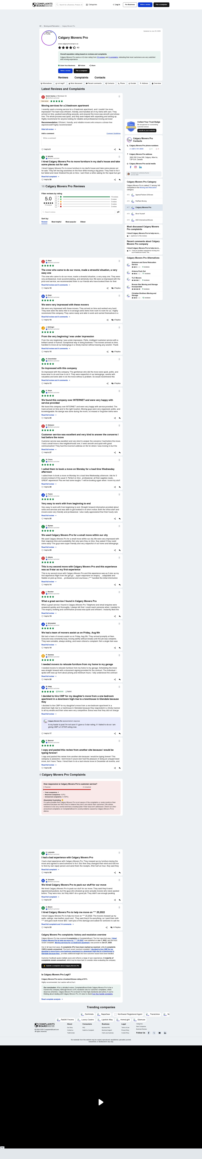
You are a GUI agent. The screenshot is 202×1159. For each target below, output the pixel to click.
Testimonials (71, 1033)
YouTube (159, 1033)
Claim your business (108, 1033)
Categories (93, 4)
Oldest (82, 222)
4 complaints (113, 57)
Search (57, 4)
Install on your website (147, 130)
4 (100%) (56, 797)
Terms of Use (125, 1027)
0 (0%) (55, 794)
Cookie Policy (125, 1033)
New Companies (141, 1026)
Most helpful (56, 222)
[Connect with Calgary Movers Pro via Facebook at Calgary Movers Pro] (130, 167)
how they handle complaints (102, 994)
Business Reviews (141, 1029)
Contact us (70, 1030)
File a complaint (81, 71)
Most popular (71, 222)
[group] (46, 83)
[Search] (69, 5)
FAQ (83, 1027)
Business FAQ (106, 1027)
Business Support (107, 1030)
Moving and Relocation (148, 187)
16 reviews (101, 57)
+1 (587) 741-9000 (136, 149)
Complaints (81, 78)
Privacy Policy (125, 1030)
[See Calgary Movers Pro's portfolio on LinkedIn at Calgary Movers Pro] (140, 167)
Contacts (100, 78)
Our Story (70, 1027)
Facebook (148, 1033)
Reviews (63, 78)
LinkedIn (165, 1033)
